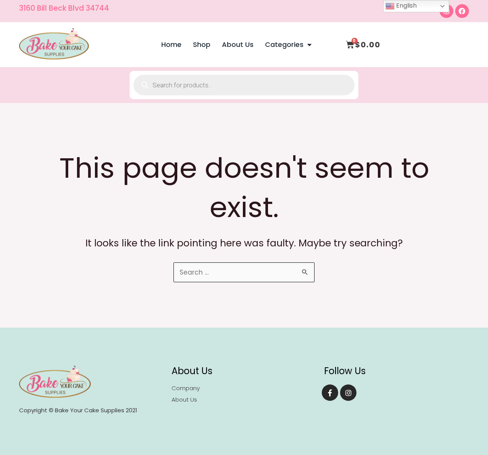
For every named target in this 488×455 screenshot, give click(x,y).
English (406, 5)
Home (171, 44)
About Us (238, 44)
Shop (201, 44)
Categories (284, 44)
